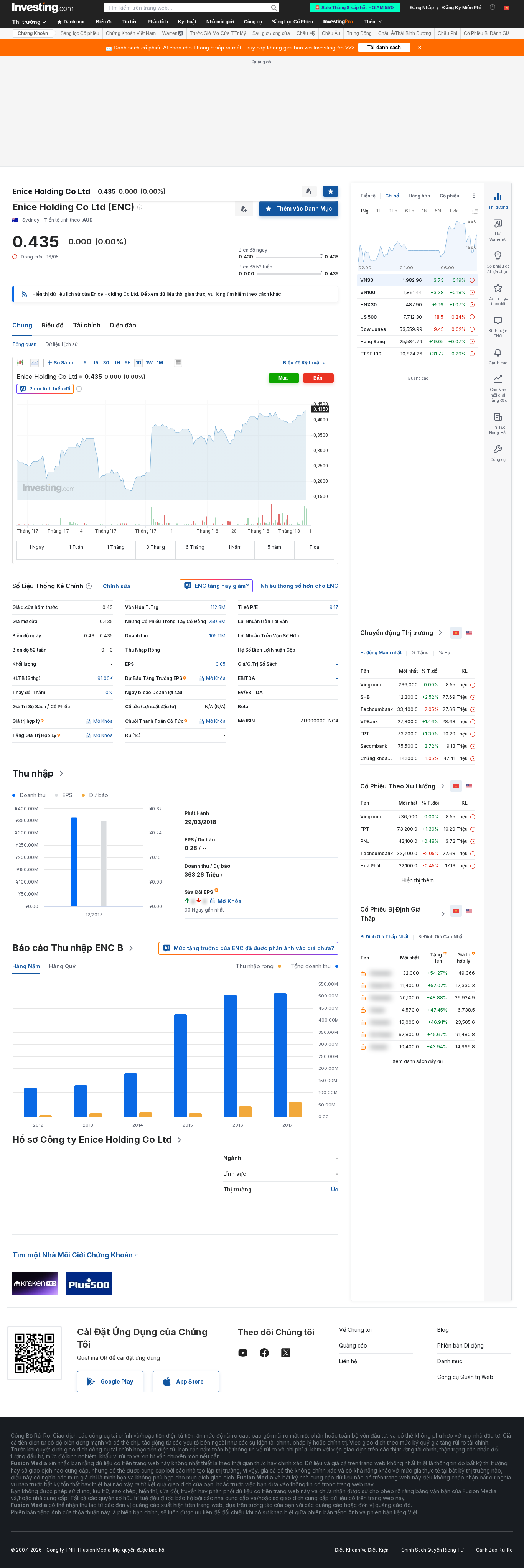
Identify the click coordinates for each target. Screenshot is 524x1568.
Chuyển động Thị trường (396, 633)
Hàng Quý (62, 966)
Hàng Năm (26, 966)
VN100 (367, 292)
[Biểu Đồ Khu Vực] (34, 363)
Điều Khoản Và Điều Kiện (362, 1550)
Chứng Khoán (33, 33)
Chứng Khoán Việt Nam (131, 33)
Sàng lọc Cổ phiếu (80, 33)
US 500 (368, 317)
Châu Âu (331, 33)
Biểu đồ (52, 325)
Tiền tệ (368, 196)
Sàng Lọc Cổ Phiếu (292, 22)
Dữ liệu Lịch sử (61, 344)
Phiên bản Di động (460, 1345)
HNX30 (368, 305)
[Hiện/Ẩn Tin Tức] (178, 363)
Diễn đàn (123, 325)
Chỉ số (392, 196)
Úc (334, 1189)
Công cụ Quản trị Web (465, 1377)
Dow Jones (373, 329)
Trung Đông (359, 33)
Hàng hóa (419, 196)
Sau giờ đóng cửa (271, 33)
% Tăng (420, 652)
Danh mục (449, 1361)
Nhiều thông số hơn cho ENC (299, 585)
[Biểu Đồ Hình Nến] (20, 363)
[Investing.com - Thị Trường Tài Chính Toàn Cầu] (42, 7)
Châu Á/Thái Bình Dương (404, 33)
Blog (443, 1329)
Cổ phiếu (449, 196)
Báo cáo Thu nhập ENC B (68, 947)
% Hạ (444, 652)
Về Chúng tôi (355, 1329)
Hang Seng (372, 341)
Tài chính (87, 325)
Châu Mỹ (306, 33)
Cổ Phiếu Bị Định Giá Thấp (390, 913)
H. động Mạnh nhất (381, 652)
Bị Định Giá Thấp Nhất (384, 936)
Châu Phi (447, 33)
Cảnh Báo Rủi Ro (494, 1550)
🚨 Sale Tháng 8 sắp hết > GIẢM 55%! (355, 7)
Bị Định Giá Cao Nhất (441, 936)
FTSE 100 (370, 354)
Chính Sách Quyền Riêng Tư (432, 1550)
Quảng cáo (353, 1345)
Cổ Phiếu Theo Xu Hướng (397, 786)
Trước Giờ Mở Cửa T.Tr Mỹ (218, 33)
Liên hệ (348, 1361)
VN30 (366, 280)
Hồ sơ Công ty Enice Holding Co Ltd (92, 1139)
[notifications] (492, 7)
